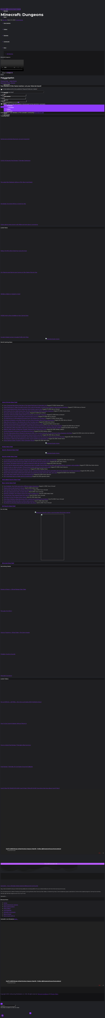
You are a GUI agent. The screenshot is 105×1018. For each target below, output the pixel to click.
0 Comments (19, 20)
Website (3, 101)
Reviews (6, 11)
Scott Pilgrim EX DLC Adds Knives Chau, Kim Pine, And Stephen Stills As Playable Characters (28, 411)
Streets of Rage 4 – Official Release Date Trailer (13, 589)
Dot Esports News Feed (8, 506)
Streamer (6, 100)
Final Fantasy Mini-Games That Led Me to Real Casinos (18, 490)
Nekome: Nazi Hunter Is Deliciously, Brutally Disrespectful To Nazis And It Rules (25, 429)
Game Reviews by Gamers (11, 905)
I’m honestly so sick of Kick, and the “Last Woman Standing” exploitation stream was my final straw (30, 459)
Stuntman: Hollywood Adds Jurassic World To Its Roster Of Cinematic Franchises (25, 414)
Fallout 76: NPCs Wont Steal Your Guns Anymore (14, 250)
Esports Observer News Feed (10, 450)
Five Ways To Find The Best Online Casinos (15, 497)
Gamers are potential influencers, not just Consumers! (15, 139)
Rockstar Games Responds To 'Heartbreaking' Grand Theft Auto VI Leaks (23, 424)
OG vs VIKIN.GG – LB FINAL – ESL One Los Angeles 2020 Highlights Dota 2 (21, 702)
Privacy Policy (54, 994)
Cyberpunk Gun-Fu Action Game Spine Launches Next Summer (21, 416)
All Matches (10, 105)
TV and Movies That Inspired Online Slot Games (16, 495)
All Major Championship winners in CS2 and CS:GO (17, 469)
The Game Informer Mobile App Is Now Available (17, 413)
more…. (16, 919)
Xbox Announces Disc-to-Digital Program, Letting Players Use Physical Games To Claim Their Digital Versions (33, 425)
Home (5, 903)
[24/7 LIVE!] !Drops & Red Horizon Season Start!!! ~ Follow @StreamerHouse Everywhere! (33, 849)
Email (2, 98)
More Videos (7, 908)
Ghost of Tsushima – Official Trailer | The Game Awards (15, 632)
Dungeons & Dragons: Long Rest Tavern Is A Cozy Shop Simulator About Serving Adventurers (29, 420)
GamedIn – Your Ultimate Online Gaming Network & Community (19, 886)
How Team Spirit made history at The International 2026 (19, 474)
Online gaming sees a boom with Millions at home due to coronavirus (19, 224)
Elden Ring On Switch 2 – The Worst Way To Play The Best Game (21, 422)
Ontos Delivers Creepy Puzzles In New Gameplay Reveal (19, 440)
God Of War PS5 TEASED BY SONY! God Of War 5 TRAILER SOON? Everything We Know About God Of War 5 (30, 788)
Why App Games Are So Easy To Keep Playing (16, 491)
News (5, 17)
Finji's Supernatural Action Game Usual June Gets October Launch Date (23, 409)
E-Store (8, 109)
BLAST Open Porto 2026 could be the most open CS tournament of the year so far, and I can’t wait (30, 472)
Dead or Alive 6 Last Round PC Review (14, 488)
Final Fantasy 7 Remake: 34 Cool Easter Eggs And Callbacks (17, 766)
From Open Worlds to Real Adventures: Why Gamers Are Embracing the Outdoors (26, 499)
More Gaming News (9, 906)
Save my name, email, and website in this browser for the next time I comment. (23, 104)
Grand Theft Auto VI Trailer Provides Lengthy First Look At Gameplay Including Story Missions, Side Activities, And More (36, 407)
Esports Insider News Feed (9, 456)
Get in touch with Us (9, 916)
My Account (7, 84)
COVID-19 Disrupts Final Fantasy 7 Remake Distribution (15, 160)
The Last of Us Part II (6, 611)
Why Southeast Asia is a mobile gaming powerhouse (18, 476)
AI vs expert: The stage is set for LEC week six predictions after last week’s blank (25, 463)
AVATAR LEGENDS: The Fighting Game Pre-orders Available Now (21, 493)
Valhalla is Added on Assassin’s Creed (10, 294)
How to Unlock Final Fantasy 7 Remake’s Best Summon (16, 745)
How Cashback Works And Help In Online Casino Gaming (19, 501)
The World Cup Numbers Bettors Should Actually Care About (20, 502)
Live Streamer (7, 910)
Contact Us (9, 111)
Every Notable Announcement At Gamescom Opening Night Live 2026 (23, 435)
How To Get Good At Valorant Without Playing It (14, 723)
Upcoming (4, 9)
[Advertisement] (38, 29)
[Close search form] (2, 1004)
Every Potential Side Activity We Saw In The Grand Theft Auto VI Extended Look (25, 405)
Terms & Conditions (43, 994)
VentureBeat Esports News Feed (11, 479)
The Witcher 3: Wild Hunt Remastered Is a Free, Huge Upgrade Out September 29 (26, 438)
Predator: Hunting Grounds (8, 654)
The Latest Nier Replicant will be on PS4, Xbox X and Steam (17, 182)
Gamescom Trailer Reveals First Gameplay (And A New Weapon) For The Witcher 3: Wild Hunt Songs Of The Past (34, 436)
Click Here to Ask (39, 112)
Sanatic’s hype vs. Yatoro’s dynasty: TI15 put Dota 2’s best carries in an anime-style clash (27, 467)
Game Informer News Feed (9, 402)
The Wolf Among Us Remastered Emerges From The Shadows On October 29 (25, 418)
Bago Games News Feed (9, 483)
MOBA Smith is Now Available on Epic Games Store (14, 315)
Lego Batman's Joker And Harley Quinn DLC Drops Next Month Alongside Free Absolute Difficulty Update (32, 427)
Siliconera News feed (8, 563)
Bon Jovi (4, 20)
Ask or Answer (10, 107)
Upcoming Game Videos (13, 9)
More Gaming (7, 23)
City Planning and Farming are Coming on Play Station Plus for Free (19, 272)
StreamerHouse (11, 850)
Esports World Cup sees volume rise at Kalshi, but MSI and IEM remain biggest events (27, 461)
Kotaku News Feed (7, 446)
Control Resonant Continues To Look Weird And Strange (19, 431)
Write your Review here (7, 92)
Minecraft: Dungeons (6, 675)
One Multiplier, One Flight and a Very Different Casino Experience (21, 486)
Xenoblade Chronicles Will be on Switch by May (13, 203)
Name (3, 95)
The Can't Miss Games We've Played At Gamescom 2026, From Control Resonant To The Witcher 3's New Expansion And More (38, 433)
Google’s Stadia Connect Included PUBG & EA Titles (15, 337)
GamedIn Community (10, 912)
